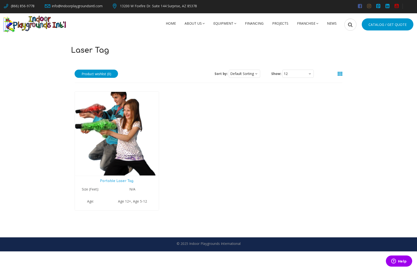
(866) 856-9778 (23, 6)
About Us (193, 23)
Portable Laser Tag (116, 181)
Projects (280, 23)
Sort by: (221, 73)
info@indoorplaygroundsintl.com (77, 6)
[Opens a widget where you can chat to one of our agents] (399, 261)
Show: (276, 73)
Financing (254, 23)
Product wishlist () (96, 74)
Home (171, 23)
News (332, 23)
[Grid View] (337, 74)
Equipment (223, 23)
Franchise (306, 23)
